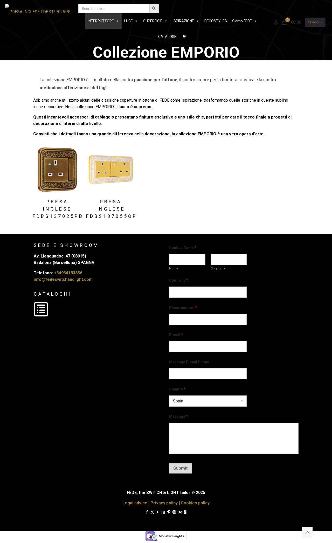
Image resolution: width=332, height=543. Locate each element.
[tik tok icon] (185, 512)
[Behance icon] (180, 512)
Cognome (218, 268)
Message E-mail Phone (189, 362)
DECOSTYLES (215, 21)
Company (178, 280)
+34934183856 (68, 272)
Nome (173, 268)
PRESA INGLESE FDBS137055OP (111, 209)
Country (177, 389)
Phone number (183, 307)
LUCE (128, 21)
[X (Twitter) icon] (152, 512)
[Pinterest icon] (169, 512)
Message (178, 416)
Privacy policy (164, 502)
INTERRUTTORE (101, 21)
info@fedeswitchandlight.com (63, 279)
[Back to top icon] (307, 532)
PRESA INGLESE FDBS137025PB (58, 209)
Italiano (313, 22)
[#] (184, 36)
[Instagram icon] (174, 512)
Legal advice (134, 502)
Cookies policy (195, 502)
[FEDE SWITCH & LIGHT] (38, 11)
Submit (180, 468)
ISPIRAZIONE (183, 21)
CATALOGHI (167, 36)
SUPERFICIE (152, 21)
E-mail (176, 335)
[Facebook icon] (147, 512)
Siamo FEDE (242, 21)
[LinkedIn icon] (163, 512)
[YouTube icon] (158, 512)
